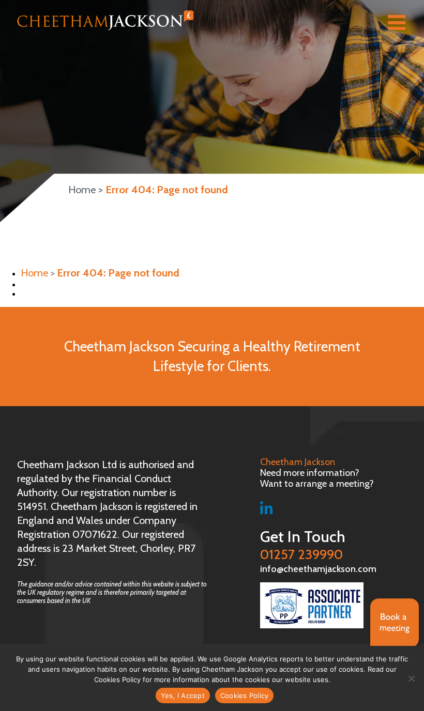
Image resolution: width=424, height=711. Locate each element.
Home (82, 189)
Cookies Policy (244, 695)
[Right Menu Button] (401, 24)
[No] (411, 678)
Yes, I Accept (183, 695)
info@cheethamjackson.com (318, 569)
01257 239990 (302, 545)
